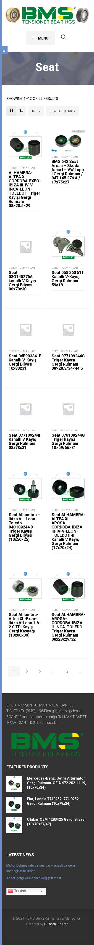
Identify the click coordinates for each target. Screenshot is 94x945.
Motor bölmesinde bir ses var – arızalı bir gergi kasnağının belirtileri (41, 868)
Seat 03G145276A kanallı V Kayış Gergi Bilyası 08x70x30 (22, 280)
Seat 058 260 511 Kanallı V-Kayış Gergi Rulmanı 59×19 (68, 278)
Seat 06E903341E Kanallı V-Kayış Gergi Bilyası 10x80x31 (25, 362)
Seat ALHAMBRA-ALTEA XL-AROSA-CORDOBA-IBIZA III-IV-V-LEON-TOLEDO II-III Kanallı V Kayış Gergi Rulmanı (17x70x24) (68, 531)
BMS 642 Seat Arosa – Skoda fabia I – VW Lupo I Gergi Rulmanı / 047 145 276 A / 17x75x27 (68, 171)
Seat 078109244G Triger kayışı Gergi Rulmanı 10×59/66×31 (68, 441)
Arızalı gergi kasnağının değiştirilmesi (33, 878)
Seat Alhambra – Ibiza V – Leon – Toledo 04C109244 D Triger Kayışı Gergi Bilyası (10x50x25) (24, 527)
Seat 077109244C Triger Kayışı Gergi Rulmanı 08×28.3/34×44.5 (68, 362)
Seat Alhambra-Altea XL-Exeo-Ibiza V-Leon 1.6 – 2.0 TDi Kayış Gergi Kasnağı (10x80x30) (25, 624)
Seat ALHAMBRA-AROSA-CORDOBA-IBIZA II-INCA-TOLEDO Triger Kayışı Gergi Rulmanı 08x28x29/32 (68, 627)
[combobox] (36, 111)
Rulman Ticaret (56, 924)
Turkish (19, 891)
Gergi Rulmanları (22, 168)
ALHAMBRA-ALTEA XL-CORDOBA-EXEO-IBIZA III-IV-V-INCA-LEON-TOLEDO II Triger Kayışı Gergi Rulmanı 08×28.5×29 (25, 189)
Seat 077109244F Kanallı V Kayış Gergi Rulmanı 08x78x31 (25, 441)
